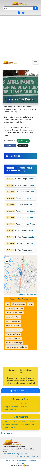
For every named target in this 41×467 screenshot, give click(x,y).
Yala (31, 243)
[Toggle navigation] (35, 62)
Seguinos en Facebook (22, 391)
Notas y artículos (10, 409)
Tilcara (31, 230)
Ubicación (9, 308)
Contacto (35, 456)
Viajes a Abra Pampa (13, 321)
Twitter (24, 145)
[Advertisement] (20, 37)
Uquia (31, 237)
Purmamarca (34, 205)
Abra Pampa (22, 299)
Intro (7, 304)
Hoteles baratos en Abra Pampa (16, 347)
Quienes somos (23, 456)
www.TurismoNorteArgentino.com (15, 454)
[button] (20, 272)
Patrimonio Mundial (19, 404)
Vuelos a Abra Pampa (13, 317)
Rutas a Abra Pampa (13, 334)
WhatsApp (24, 141)
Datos (6, 422)
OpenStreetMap (32, 294)
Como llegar (19, 308)
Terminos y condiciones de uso (15, 461)
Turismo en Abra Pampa (19, 99)
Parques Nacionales (11, 407)
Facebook (11, 145)
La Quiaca (33, 185)
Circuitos (24, 407)
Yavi (30, 250)
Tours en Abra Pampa (13, 325)
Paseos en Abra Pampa (14, 330)
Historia (30, 304)
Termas (7, 404)
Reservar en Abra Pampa (14, 313)
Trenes (31, 422)
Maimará (33, 198)
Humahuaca (33, 179)
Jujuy (26, 399)
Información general (18, 304)
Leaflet (22, 294)
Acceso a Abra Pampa (13, 338)
